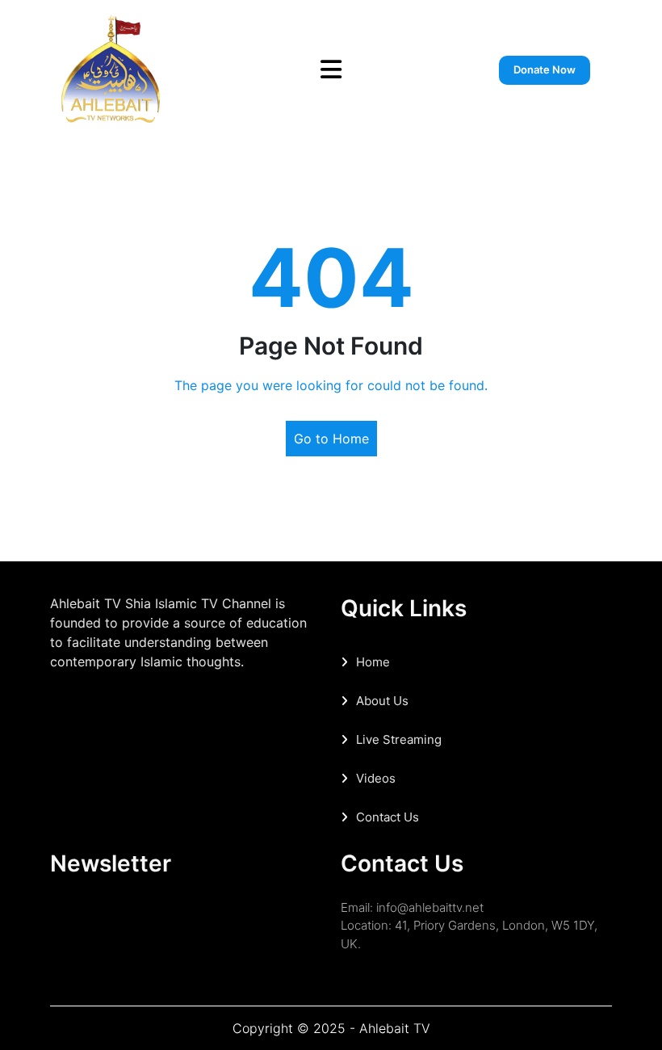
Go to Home (331, 438)
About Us (382, 700)
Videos (376, 778)
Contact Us (387, 817)
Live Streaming (399, 739)
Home (373, 662)
